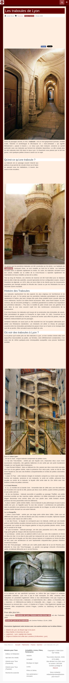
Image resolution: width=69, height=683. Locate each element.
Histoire (29, 655)
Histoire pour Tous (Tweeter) (11, 668)
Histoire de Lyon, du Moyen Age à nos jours (20, 630)
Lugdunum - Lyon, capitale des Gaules (19, 634)
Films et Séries (32, 670)
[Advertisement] (34, 31)
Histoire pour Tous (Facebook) (11, 662)
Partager (43, 46)
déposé (55, 668)
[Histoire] (2, 2)
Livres (29, 667)
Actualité (29, 659)
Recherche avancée (12, 673)
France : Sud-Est (36, 645)
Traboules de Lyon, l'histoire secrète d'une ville (33, 615)
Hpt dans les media (11, 657)
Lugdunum (9, 268)
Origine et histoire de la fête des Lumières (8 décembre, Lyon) (26, 636)
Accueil (17, 645)
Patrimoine (25, 645)
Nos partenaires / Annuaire (32, 675)
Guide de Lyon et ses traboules (17, 620)
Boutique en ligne (32, 663)
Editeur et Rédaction (12, 654)
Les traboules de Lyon (22, 11)
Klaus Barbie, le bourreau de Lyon (17, 632)
